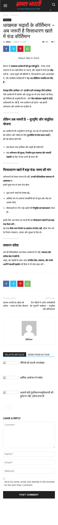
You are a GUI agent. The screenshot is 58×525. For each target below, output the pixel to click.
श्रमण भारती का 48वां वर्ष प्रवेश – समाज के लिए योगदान (15, 304)
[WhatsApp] (27, 49)
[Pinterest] (20, 49)
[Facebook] (6, 49)
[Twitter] (13, 49)
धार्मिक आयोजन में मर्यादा (31, 377)
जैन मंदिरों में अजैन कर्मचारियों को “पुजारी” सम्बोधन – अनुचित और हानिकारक (42, 306)
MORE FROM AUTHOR (38, 354)
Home (5, 15)
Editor (8, 42)
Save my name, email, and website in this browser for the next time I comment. (29, 483)
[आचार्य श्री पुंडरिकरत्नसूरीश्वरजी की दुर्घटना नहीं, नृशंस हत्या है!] (11, 401)
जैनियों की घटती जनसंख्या (32, 362)
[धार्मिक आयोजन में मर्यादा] (11, 381)
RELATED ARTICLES (14, 354)
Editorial (14, 15)
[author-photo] (29, 328)
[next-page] (10, 408)
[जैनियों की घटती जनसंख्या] (11, 366)
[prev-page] (5, 408)
